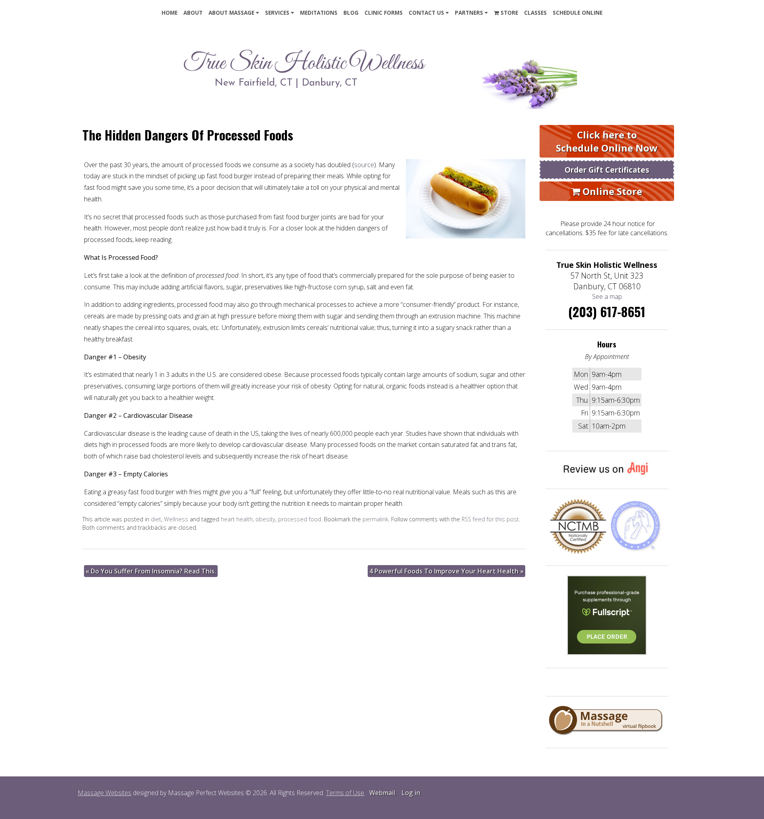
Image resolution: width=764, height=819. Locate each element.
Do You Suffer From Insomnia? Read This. (151, 571)
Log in (410, 792)
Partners (469, 12)
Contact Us (426, 12)
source (364, 164)
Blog (351, 12)
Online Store (611, 191)
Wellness (176, 519)
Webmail (382, 792)
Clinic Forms (383, 12)
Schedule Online (577, 12)
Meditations (318, 12)
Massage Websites (104, 792)
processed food (299, 519)
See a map (607, 296)
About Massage (231, 12)
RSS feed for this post (490, 519)
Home (169, 12)
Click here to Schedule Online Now (607, 141)
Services (277, 12)
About (193, 12)
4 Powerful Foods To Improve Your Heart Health (446, 571)
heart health (237, 519)
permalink (375, 519)
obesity (265, 519)
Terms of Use (345, 792)
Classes (535, 12)
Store (508, 12)
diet (156, 519)
